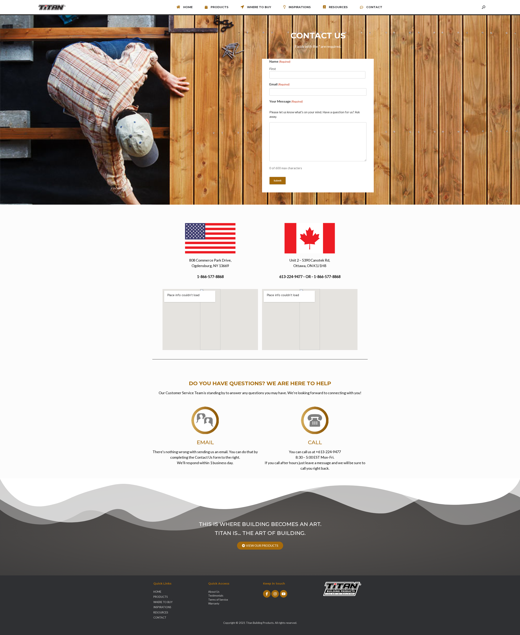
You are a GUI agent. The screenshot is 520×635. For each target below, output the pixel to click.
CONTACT (374, 7)
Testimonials (215, 595)
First (272, 69)
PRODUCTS (220, 7)
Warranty (213, 603)
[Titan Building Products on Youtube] (283, 594)
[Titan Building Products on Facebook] (267, 594)
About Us (213, 591)
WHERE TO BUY (259, 7)
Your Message (286, 101)
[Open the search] (484, 7)
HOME (188, 7)
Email (279, 84)
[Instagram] (275, 594)
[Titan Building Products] (54, 7)
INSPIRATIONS (300, 7)
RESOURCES (338, 7)
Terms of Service (218, 599)
